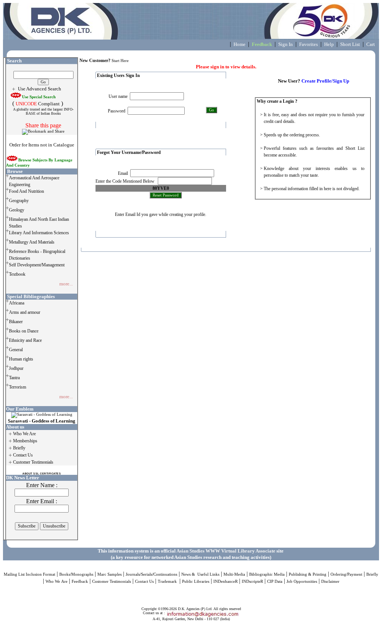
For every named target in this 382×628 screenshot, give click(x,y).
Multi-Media (234, 574)
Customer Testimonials (111, 581)
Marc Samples (109, 574)
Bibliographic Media (267, 574)
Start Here (120, 61)
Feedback (80, 581)
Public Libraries (195, 581)
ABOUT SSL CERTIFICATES (41, 473)
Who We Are (57, 581)
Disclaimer (330, 581)
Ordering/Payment (346, 574)
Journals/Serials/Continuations (151, 574)
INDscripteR (252, 581)
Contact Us (144, 581)
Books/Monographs (76, 574)
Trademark (168, 581)
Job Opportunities (301, 581)
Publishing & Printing (307, 574)
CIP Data (274, 581)
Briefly (372, 574)
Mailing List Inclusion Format (29, 574)
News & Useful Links (200, 574)
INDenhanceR (225, 581)
